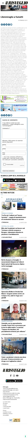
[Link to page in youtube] (17, 375)
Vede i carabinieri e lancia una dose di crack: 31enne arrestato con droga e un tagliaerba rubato (13, 359)
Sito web (3, 153)
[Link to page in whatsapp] (11, 24)
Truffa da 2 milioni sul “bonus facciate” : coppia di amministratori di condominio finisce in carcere (13, 217)
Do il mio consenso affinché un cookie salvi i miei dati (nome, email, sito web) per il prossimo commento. (13, 158)
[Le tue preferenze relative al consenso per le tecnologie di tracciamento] (25, 436)
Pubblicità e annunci (7, 413)
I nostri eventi (6, 408)
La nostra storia (6, 401)
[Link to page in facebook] (2, 24)
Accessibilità (6, 415)
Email (4, 149)
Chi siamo (5, 403)
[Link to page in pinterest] (9, 24)
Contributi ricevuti (7, 412)
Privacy (4, 410)
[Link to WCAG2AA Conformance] (14, 420)
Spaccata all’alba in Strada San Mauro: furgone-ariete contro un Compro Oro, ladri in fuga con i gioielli (12, 295)
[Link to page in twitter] (4, 24)
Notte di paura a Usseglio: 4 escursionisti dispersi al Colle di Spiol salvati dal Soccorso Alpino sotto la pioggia (12, 263)
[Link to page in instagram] (14, 375)
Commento (6, 128)
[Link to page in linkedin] (6, 24)
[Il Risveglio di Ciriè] (16, 3)
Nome (4, 145)
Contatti (5, 405)
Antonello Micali (7, 237)
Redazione (5, 222)
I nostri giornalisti (7, 406)
